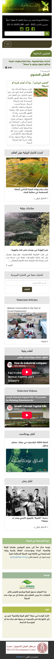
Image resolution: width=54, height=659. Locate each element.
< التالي (37, 198)
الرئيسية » (45, 70)
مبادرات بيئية (27, 208)
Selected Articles (27, 300)
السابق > (44, 198)
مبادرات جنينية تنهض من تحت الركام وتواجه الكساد (28, 61)
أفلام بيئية (27, 351)
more (44, 341)
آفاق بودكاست (27, 434)
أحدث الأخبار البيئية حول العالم (27, 152)
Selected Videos (27, 391)
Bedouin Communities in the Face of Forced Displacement (23, 309)
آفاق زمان (27, 481)
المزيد (9, 265)
